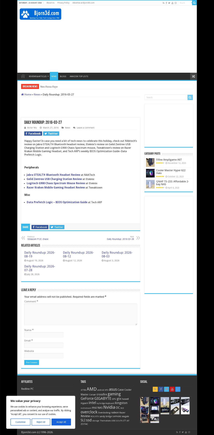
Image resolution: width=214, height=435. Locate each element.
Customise (20, 422)
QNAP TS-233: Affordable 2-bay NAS (172, 183)
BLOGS (63, 76)
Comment (31, 301)
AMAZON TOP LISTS (79, 76)
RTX (97, 416)
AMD (92, 389)
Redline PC (27, 388)
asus (113, 389)
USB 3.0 (114, 420)
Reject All (41, 422)
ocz (122, 407)
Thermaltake (105, 421)
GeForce (87, 398)
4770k (83, 390)
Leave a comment (85, 127)
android (100, 390)
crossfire (102, 394)
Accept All (61, 422)
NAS (100, 407)
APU (106, 390)
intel (92, 403)
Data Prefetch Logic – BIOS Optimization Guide (57, 202)
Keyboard (110, 403)
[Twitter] (169, 3)
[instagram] (175, 3)
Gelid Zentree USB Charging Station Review (54, 179)
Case (120, 389)
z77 (124, 420)
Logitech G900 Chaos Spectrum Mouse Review (56, 183)
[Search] (194, 2)
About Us (50, 3)
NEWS (54, 76)
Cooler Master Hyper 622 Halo (170, 172)
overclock (89, 412)
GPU (114, 399)
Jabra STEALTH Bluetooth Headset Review (54, 174)
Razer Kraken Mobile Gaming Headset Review (56, 187)
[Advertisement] (137, 15)
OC (118, 407)
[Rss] (163, 3)
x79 (120, 421)
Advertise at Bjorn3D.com (83, 3)
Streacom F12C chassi (37, 238)
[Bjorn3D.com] (40, 13)
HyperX (84, 403)
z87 (127, 421)
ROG (93, 416)
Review (85, 416)
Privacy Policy (63, 3)
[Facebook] (166, 3)
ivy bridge (101, 403)
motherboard (86, 408)
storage (95, 420)
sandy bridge (105, 416)
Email (28, 340)
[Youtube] (172, 3)
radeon (115, 412)
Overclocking (104, 412)
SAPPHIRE (116, 416)
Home (27, 94)
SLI (83, 420)
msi (94, 407)
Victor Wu (32, 127)
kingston (121, 403)
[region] (40, 412)
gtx (119, 399)
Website (29, 351)
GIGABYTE (102, 398)
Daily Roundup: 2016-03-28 (120, 238)
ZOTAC (84, 424)
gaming (114, 394)
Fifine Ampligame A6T (169, 159)
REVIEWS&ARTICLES (38, 76)
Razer (122, 412)
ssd (89, 420)
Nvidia (109, 407)
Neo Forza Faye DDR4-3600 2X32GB (61, 86)
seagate (125, 416)
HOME (23, 76)
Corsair (92, 394)
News (37, 94)
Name (29, 330)
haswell (125, 399)
